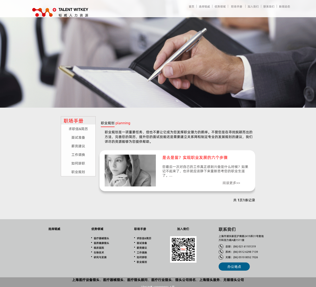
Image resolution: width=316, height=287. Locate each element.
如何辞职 (78, 163)
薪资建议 (78, 146)
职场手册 (236, 6)
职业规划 (78, 171)
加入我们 (253, 6)
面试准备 (78, 137)
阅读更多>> (231, 182)
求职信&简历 (78, 128)
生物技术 (99, 252)
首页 (191, 6)
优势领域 (220, 6)
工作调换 (78, 154)
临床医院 (99, 248)
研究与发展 (100, 257)
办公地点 (234, 266)
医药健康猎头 (101, 243)
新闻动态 (284, 6)
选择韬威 (204, 6)
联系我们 (269, 6)
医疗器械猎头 (101, 238)
